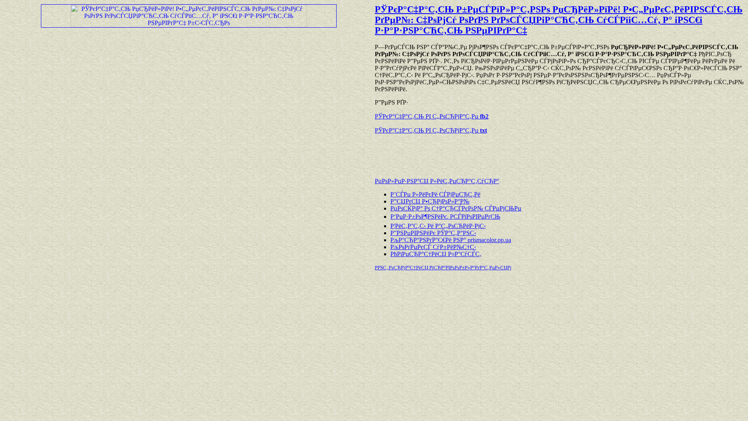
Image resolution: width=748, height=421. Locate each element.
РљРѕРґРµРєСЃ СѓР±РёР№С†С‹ (433, 247)
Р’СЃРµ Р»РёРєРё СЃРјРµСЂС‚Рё (435, 194)
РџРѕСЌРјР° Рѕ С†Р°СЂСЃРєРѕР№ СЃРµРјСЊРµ (455, 208)
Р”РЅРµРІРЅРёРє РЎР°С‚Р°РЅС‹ (433, 233)
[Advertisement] (466, 152)
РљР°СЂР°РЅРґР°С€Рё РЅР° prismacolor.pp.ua (450, 240)
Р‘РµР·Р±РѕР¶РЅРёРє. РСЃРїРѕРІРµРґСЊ (445, 216)
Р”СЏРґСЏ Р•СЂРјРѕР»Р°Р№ (429, 201)
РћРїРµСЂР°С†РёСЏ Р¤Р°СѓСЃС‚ (436, 254)
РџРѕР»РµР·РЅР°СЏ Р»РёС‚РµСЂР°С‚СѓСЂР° (437, 181)
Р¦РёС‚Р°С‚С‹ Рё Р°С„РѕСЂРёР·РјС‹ (438, 226)
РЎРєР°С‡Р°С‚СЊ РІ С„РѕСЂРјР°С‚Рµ (432, 116)
